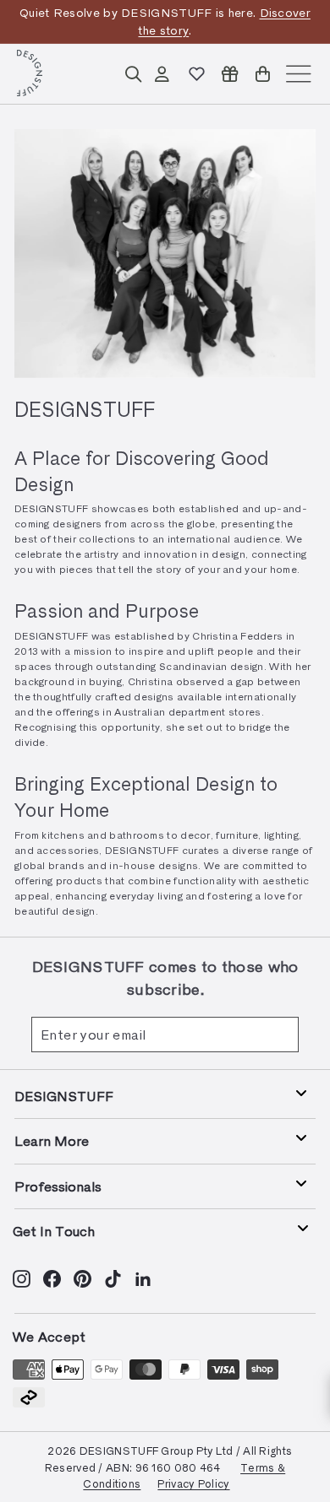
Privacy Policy (193, 1483)
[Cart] (262, 74)
